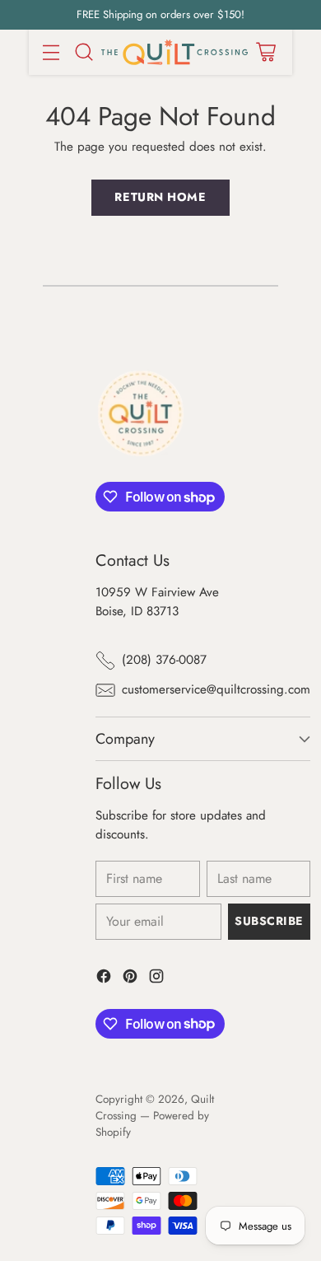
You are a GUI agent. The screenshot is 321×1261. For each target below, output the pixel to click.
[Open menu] (50, 52)
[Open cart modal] (265, 52)
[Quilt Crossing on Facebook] (104, 979)
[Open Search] (83, 52)
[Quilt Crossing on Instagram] (156, 979)
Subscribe (269, 921)
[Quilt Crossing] (174, 52)
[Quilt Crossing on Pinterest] (130, 979)
